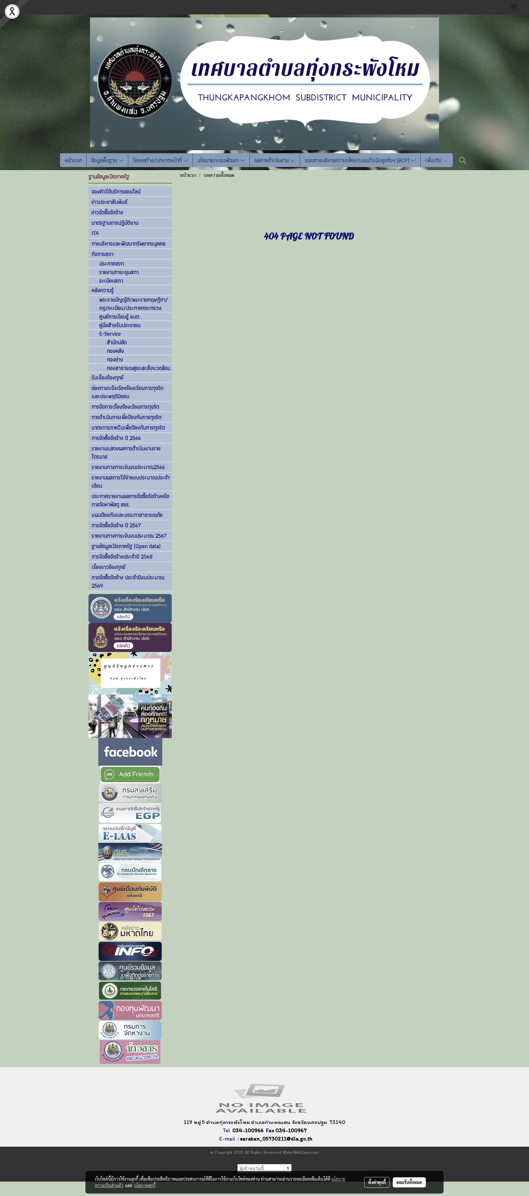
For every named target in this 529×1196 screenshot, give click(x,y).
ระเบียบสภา (111, 280)
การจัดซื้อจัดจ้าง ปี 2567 (116, 525)
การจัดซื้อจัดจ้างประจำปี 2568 (122, 556)
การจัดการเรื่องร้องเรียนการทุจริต (125, 406)
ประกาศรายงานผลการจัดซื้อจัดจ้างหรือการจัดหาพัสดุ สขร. (130, 500)
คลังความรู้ (103, 290)
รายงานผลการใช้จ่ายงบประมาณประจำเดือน (131, 481)
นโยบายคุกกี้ (145, 1185)
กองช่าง (115, 359)
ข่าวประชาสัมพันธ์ (109, 201)
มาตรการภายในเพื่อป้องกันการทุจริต (128, 427)
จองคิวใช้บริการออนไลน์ (116, 191)
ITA (95, 233)
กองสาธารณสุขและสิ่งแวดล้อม (138, 368)
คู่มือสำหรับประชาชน (120, 325)
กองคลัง (115, 351)
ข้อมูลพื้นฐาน (104, 160)
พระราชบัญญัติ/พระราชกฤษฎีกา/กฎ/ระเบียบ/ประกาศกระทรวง (133, 303)
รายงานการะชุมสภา (119, 272)
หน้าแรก (73, 160)
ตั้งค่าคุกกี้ (377, 1182)
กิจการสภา (102, 253)
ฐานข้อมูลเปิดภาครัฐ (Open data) (126, 546)
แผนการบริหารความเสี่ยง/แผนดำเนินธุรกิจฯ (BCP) (358, 160)
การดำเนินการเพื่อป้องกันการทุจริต (126, 417)
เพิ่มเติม (434, 160)
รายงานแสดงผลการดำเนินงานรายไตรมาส (126, 452)
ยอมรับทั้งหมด (409, 1182)
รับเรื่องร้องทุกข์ (107, 377)
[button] (462, 160)
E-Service (110, 333)
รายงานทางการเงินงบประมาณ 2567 (129, 535)
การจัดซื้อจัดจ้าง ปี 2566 (116, 437)
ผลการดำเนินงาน (272, 160)
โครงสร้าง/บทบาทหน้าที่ (158, 160)
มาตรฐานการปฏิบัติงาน (115, 222)
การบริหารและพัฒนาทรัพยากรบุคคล (128, 243)
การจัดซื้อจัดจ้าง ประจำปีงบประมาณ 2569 (128, 581)
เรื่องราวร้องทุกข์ (108, 566)
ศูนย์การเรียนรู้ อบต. (119, 316)
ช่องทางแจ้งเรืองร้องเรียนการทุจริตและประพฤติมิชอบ (127, 392)
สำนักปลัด (117, 342)
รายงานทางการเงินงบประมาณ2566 (128, 467)
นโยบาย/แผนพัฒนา (218, 160)
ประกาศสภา (111, 263)
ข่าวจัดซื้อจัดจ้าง (107, 212)
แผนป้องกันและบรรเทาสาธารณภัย (127, 514)
